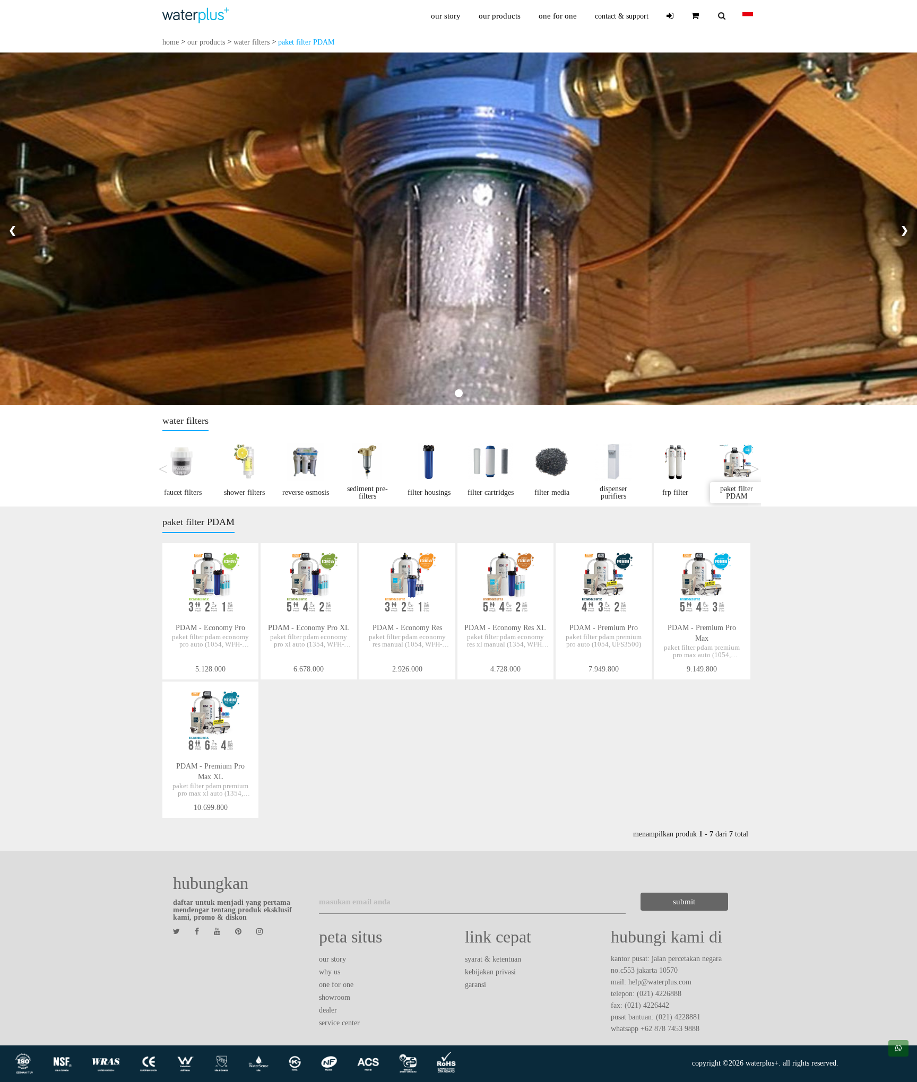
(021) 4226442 (647, 1005)
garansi (475, 985)
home (170, 42)
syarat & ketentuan (493, 959)
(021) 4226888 (659, 994)
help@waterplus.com (659, 982)
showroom (334, 997)
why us (329, 972)
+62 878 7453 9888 (670, 1029)
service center (339, 1023)
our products (500, 16)
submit (684, 901)
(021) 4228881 (678, 1017)
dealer (328, 1010)
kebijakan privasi (490, 972)
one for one (558, 16)
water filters (251, 42)
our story (446, 16)
